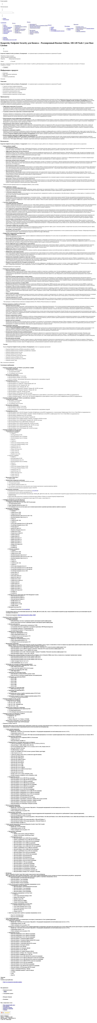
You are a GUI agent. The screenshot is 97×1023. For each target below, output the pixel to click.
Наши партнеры (7, 28)
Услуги (13, 23)
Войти (4, 18)
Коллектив (5, 29)
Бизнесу (50, 25)
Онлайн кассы (18, 32)
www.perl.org (35, 490)
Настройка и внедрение (20, 29)
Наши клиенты (79, 29)
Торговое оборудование (35, 26)
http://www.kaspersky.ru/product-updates (12, 982)
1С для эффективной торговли (57, 30)
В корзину (6, 67)
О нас (4, 24)
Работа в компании (7, 30)
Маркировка (53, 29)
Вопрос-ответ (70, 28)
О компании (3, 22)
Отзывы (31, 33)
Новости (5, 26)
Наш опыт (76, 24)
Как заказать (32, 30)
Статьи (68, 29)
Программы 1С (33, 24)
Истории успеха (80, 26)
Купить (28, 22)
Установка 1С (18, 25)
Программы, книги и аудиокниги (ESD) (39, 25)
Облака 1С (17, 31)
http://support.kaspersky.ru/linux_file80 (27, 615)
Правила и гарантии (34, 32)
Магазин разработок (80, 31)
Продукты (5, 38)
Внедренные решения (81, 27)
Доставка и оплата (34, 31)
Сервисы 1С (17, 27)
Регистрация (6, 19)
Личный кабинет (90, 28)
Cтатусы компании (7, 27)
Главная (5, 37)
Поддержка (67, 26)
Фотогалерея (6, 32)
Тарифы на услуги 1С (20, 30)
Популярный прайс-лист (9, 1005)
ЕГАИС (52, 27)
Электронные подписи (35, 27)
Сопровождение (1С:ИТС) (21, 26)
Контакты (5, 33)
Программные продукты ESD (10, 39)
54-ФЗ (52, 28)
